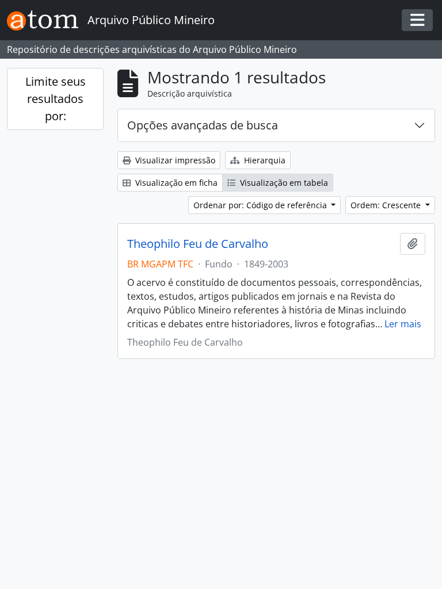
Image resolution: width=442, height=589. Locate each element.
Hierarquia (263, 160)
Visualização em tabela (283, 182)
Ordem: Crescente (386, 205)
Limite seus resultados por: (55, 99)
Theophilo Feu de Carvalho (197, 244)
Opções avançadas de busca (202, 125)
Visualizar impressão (174, 160)
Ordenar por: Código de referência (261, 205)
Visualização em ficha (175, 182)
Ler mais (402, 324)
